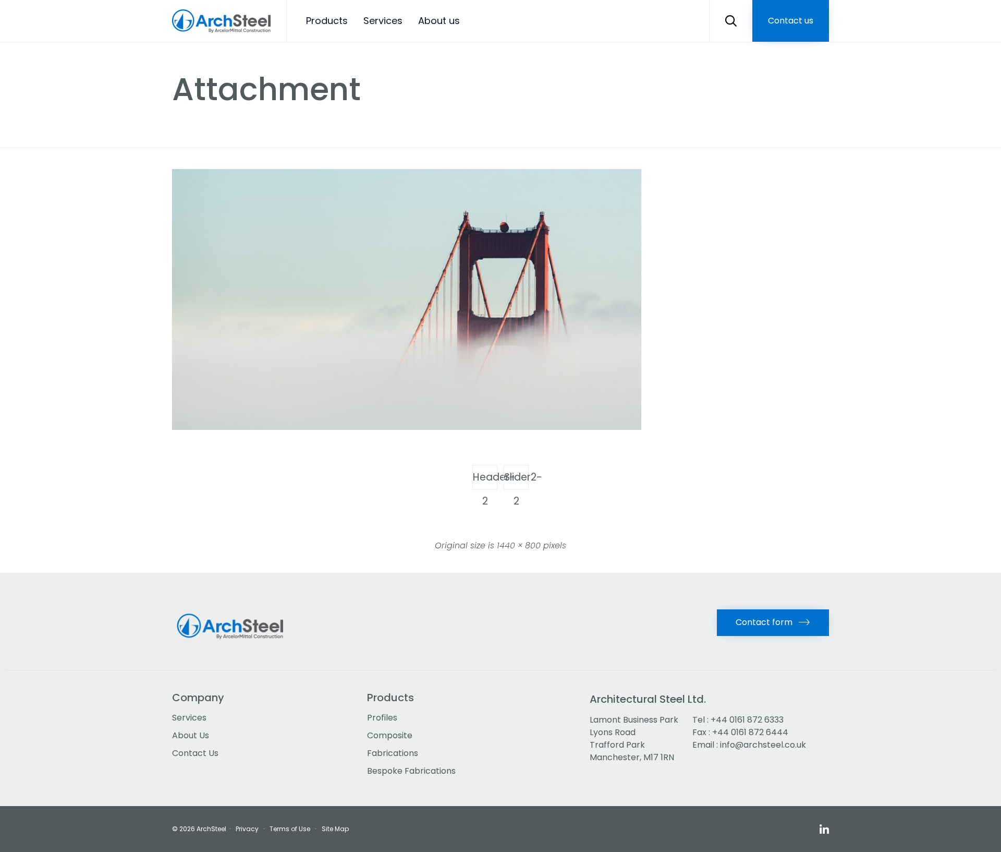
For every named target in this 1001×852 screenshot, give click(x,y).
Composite (389, 735)
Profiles (382, 718)
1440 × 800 (519, 545)
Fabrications (392, 753)
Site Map (335, 828)
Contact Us (195, 753)
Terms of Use (290, 828)
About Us (190, 735)
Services (382, 20)
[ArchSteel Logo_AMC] (233, 646)
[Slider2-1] (406, 427)
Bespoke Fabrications (411, 771)
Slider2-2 (516, 480)
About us (439, 20)
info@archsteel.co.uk (763, 745)
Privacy (247, 828)
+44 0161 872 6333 (747, 720)
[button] (790, 21)
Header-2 (485, 480)
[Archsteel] (221, 21)
